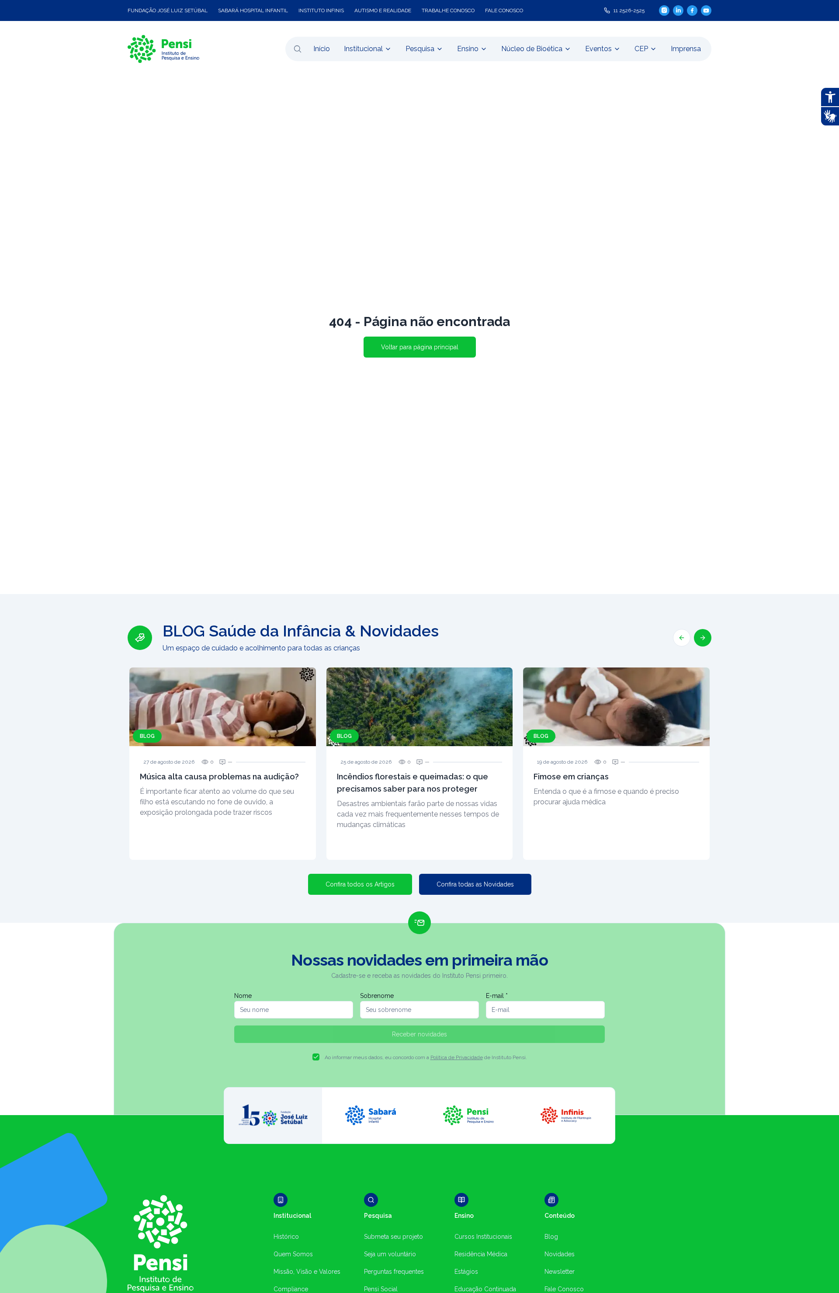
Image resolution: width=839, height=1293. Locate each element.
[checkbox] (315, 1056)
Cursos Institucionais (483, 1236)
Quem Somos (293, 1254)
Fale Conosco (564, 1289)
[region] (419, 741)
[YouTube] (706, 10)
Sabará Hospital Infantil (253, 10)
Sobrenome (377, 995)
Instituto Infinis (321, 10)
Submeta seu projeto (393, 1236)
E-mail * (497, 995)
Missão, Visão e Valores (307, 1271)
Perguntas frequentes (394, 1271)
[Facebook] (692, 10)
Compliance (291, 1289)
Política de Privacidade (456, 1057)
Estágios (466, 1271)
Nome (243, 995)
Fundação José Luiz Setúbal (168, 10)
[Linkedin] (678, 10)
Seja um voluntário (390, 1254)
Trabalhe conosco (448, 10)
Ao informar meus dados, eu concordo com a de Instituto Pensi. (426, 1057)
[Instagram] (664, 10)
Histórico (286, 1236)
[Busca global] (297, 49)
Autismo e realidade (382, 10)
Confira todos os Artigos (360, 884)
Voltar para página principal (419, 347)
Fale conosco (504, 10)
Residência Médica (480, 1254)
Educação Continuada (485, 1289)
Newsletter (559, 1271)
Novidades (559, 1254)
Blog (551, 1236)
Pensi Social (381, 1289)
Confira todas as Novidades (475, 884)
